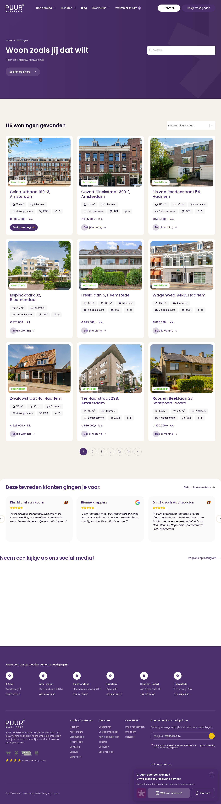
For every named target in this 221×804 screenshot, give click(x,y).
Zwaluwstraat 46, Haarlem (36, 398)
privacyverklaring (207, 745)
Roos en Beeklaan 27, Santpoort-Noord (173, 400)
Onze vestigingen (135, 726)
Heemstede (180, 684)
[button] (23, 71)
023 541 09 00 (80, 694)
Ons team (130, 731)
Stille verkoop (106, 751)
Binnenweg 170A (183, 689)
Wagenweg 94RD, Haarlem (179, 295)
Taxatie (103, 741)
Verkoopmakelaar (108, 731)
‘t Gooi (9, 684)
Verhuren (104, 746)
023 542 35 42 (114, 694)
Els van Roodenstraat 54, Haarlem (177, 194)
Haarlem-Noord (149, 684)
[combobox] (188, 126)
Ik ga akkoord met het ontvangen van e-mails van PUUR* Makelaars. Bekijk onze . (184, 746)
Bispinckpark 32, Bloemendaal (25, 297)
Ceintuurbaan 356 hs (51, 689)
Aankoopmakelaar (109, 736)
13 (128, 451)
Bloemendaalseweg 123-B (87, 689)
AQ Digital (53, 793)
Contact (169, 8)
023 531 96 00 (147, 694)
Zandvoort (76, 756)
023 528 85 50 (181, 694)
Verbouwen (105, 726)
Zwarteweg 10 (13, 689)
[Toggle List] (212, 126)
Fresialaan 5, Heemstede (105, 295)
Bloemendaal (81, 684)
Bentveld (75, 746)
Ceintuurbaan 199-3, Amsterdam (30, 194)
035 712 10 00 (13, 694)
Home (9, 40)
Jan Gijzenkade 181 (150, 689)
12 (119, 451)
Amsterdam (46, 684)
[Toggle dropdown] (55, 8)
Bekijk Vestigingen (198, 8)
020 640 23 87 (47, 694)
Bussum (74, 751)
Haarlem (111, 684)
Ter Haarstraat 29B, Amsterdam (100, 400)
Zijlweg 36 (111, 689)
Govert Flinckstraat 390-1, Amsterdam (105, 194)
